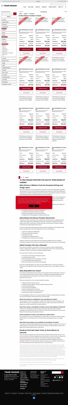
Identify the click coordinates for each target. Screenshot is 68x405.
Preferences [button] (39, 202)
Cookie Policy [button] (44, 201)
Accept (34, 205)
